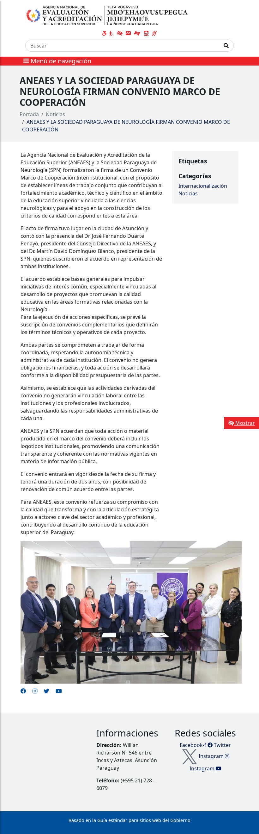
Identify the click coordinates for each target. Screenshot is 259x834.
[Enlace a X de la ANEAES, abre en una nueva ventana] (46, 691)
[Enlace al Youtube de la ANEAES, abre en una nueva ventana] (59, 691)
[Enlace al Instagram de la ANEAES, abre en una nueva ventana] (35, 691)
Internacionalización (202, 185)
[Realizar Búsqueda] (226, 46)
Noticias (55, 114)
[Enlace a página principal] (108, 15)
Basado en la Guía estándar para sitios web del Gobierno (129, 820)
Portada (29, 114)
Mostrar (244, 423)
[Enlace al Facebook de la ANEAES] (23, 691)
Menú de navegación (60, 61)
